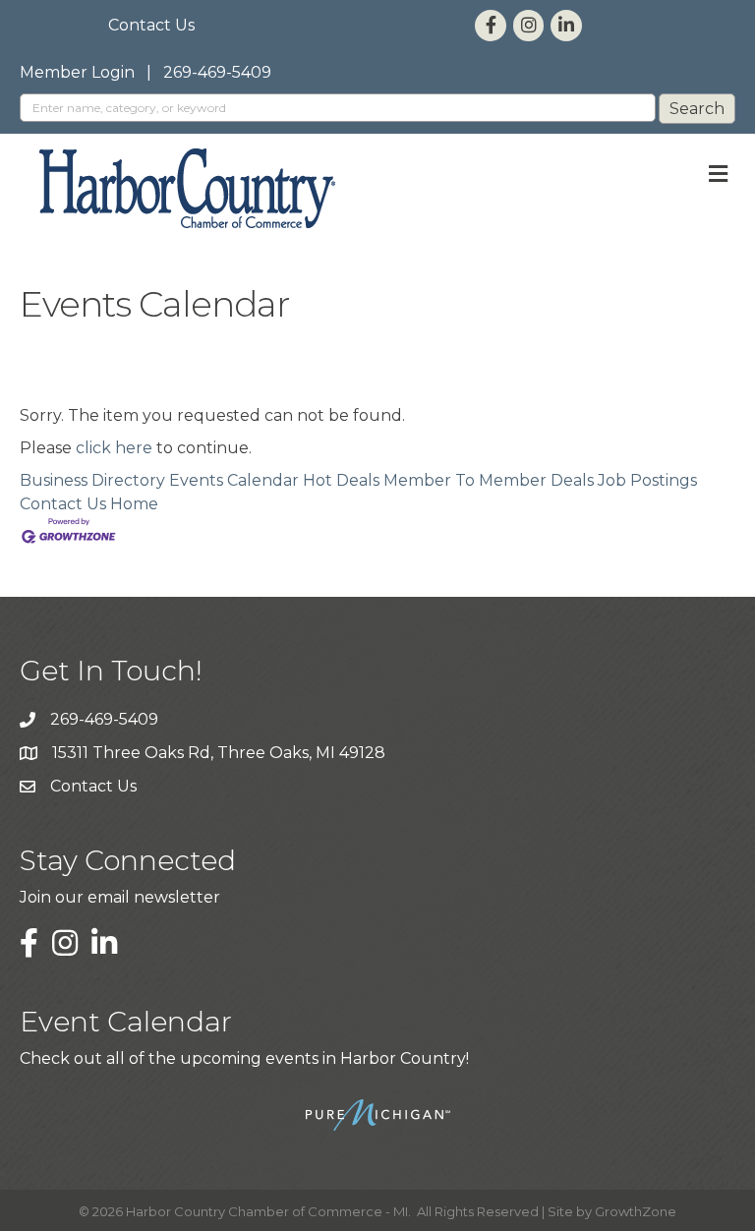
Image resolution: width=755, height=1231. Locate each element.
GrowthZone (635, 1211)
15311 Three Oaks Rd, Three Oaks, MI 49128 (218, 752)
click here (114, 448)
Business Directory (92, 480)
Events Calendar (234, 480)
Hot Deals (341, 480)
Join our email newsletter (120, 897)
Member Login (77, 72)
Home (134, 504)
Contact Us (151, 25)
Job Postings (647, 480)
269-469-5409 (217, 72)
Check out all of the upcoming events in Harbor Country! (244, 1058)
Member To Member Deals (488, 480)
